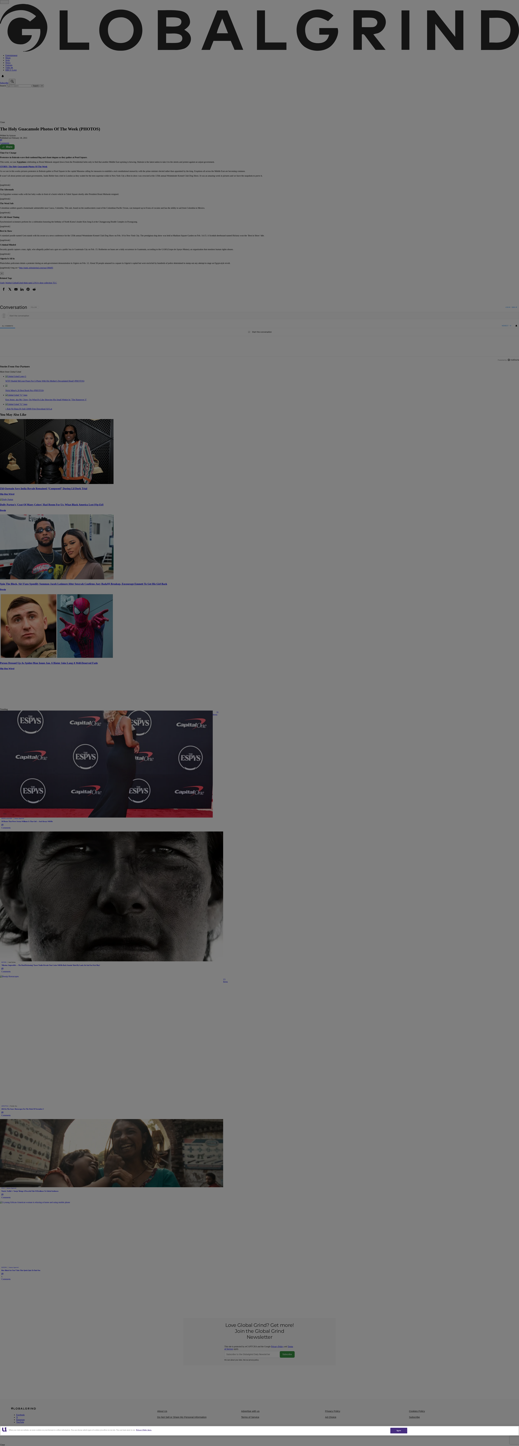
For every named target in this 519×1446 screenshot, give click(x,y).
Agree (398, 1430)
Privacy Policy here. (144, 1430)
